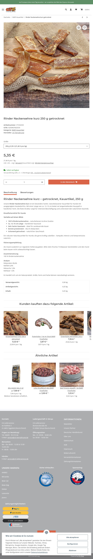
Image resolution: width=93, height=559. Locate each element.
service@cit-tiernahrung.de (17, 437)
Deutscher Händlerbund (73, 432)
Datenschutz (68, 441)
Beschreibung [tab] (10, 192)
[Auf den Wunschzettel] (84, 27)
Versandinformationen (72, 457)
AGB (65, 445)
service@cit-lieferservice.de (17, 459)
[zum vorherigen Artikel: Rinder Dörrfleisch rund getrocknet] (82, 17)
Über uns (67, 436)
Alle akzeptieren (72, 537)
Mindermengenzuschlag (44, 163)
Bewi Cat (5, 481)
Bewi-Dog (5, 485)
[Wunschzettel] (76, 9)
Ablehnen (72, 550)
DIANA (4, 489)
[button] (66, 9)
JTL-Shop (81, 556)
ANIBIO (4, 472)
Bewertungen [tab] (26, 192)
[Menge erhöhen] (42, 182)
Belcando (5, 477)
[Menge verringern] (6, 182)
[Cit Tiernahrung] (11, 9)
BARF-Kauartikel (18, 130)
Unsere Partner (69, 428)
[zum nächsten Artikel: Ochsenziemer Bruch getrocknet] (87, 17)
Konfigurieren (72, 544)
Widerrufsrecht (69, 453)
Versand (18, 163)
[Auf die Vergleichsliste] (78, 27)
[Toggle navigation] (3, 8)
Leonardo (5, 493)
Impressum (68, 449)
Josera (4, 497)
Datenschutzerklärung (39, 552)
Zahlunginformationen (72, 461)
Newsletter (68, 424)
